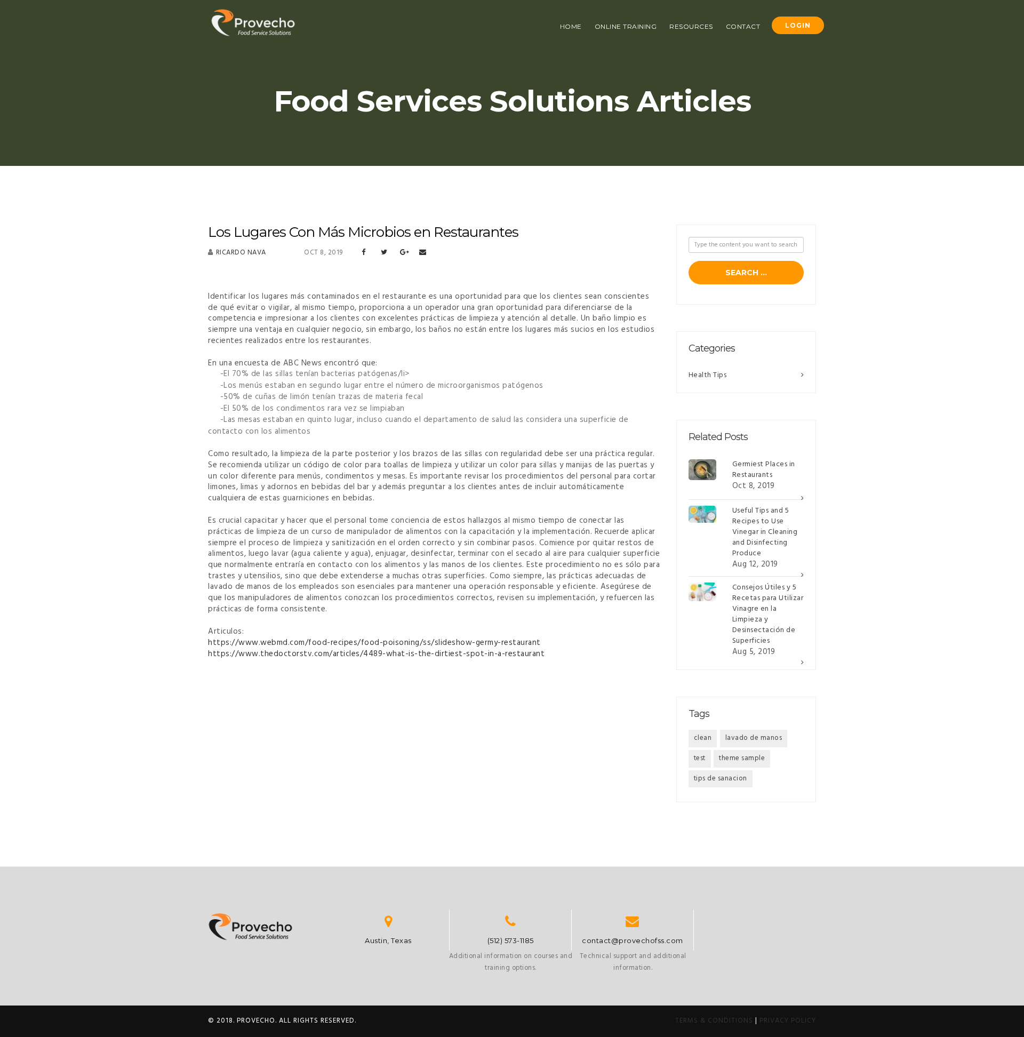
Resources (691, 26)
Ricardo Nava (241, 252)
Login (798, 25)
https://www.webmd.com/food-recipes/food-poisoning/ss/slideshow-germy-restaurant (374, 642)
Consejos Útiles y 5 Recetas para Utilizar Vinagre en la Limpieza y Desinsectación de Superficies (768, 614)
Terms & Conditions (714, 1020)
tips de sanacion (720, 778)
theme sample (742, 758)
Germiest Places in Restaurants (763, 469)
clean (703, 738)
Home (571, 26)
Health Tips (708, 375)
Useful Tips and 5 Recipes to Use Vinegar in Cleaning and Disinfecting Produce (765, 532)
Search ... (746, 272)
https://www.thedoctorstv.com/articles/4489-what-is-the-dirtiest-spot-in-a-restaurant (376, 654)
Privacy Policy (787, 1020)
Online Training (626, 26)
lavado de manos (753, 738)
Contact (743, 26)
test (700, 758)
